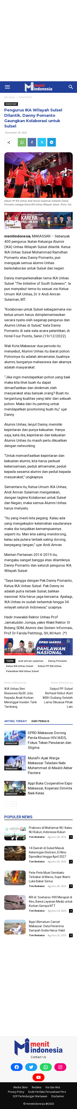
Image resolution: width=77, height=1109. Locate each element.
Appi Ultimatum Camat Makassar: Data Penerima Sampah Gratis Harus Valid (47, 926)
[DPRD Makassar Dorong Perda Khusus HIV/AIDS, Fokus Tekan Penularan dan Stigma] (15, 737)
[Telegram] (51, 142)
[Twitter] (41, 142)
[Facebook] (32, 142)
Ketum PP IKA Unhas (50, 666)
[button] (7, 87)
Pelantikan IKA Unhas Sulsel (22, 671)
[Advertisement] (38, 40)
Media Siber (20, 1087)
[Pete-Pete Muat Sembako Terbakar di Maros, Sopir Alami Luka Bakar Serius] (15, 878)
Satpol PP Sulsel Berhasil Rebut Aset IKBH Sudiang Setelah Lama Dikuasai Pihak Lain (58, 698)
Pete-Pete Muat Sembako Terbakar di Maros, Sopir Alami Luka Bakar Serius (49, 877)
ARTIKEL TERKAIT (15, 721)
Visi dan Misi (52, 1087)
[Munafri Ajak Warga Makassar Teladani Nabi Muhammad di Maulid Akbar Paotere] (15, 763)
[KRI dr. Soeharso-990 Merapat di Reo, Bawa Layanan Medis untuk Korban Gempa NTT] (15, 902)
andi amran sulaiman (30, 660)
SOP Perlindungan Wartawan (30, 1096)
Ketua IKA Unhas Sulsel (19, 666)
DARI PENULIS (40, 721)
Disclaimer (57, 1096)
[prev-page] (7, 804)
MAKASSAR (25, 97)
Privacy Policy (16, 1092)
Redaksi (36, 1087)
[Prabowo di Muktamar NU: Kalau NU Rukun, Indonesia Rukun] (15, 833)
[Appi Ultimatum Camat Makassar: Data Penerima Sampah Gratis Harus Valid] (15, 927)
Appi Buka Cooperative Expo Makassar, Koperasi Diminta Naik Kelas (50, 788)
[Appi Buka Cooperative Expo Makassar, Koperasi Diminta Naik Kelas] (15, 788)
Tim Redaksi (37, 836)
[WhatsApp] (22, 142)
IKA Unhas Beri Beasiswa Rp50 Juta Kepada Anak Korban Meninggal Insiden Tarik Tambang (20, 698)
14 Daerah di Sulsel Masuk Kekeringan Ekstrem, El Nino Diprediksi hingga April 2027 (47, 852)
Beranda (9, 97)
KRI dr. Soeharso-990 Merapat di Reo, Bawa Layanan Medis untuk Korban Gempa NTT (51, 902)
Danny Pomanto (57, 660)
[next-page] (13, 804)
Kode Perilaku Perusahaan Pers (47, 1092)
